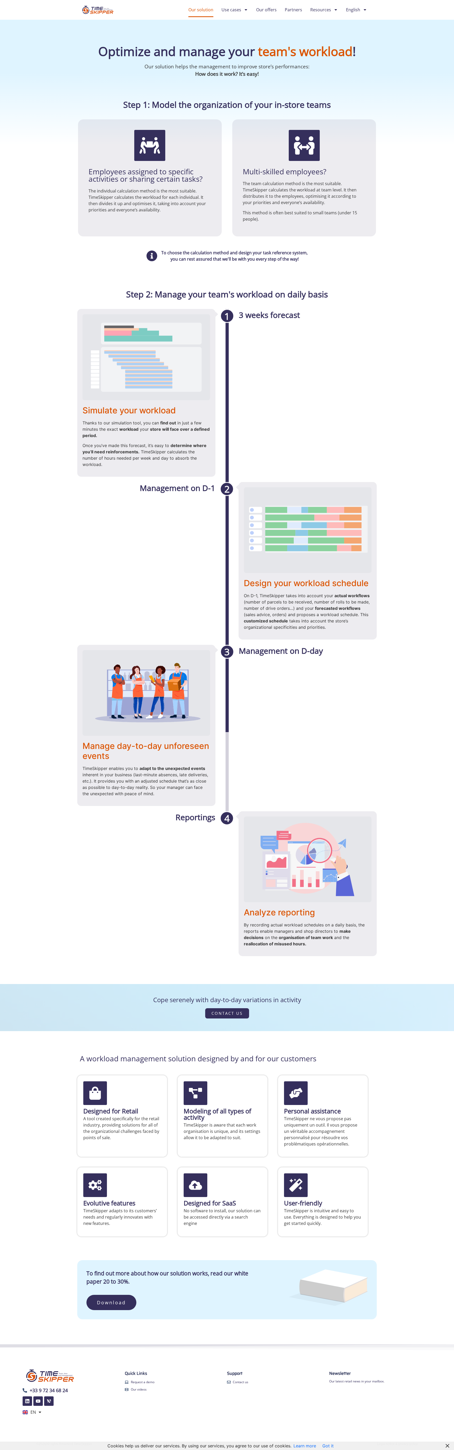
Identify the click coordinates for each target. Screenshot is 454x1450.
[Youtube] (38, 1401)
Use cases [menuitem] (231, 10)
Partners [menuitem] (293, 10)
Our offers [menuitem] (266, 10)
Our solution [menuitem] (200, 10)
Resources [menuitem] (320, 10)
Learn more (304, 1445)
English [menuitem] (353, 10)
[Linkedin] (27, 1401)
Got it (328, 1445)
